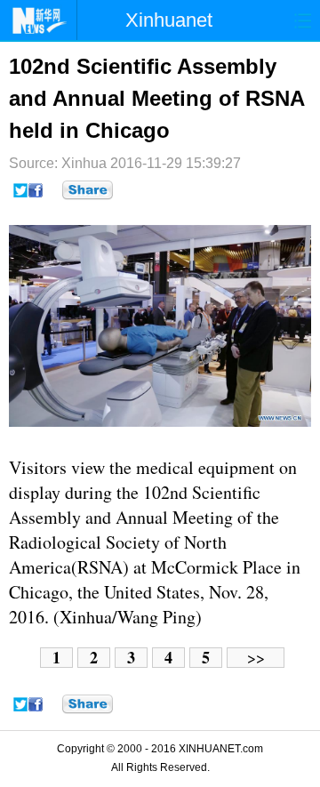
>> (256, 657)
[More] (87, 190)
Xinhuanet (168, 20)
